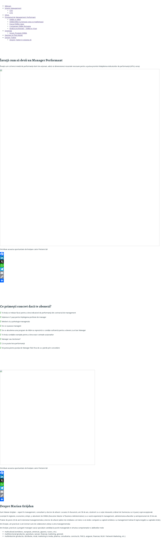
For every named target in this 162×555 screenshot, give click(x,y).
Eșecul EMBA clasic (16, 24)
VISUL (7, 15)
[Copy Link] (81, 277)
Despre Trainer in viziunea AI (20, 40)
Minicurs (8, 6)
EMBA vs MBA (15, 19)
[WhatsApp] (81, 265)
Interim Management (13, 8)
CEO (11, 10)
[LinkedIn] (81, 258)
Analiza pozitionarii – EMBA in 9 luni (23, 28)
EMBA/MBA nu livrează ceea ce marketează (26, 22)
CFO (11, 13)
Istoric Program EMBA (18, 33)
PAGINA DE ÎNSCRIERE (14, 35)
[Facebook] (81, 254)
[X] (81, 261)
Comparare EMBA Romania (20, 26)
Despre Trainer (10, 37)
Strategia (8, 31)
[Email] (81, 273)
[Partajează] (81, 280)
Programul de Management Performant (20, 17)
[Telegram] (81, 269)
